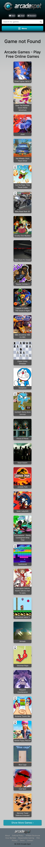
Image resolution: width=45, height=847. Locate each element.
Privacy (15, 840)
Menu (24, 28)
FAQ (38, 838)
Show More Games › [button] (22, 822)
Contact (30, 840)
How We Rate (10, 838)
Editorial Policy (17, 836)
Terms (22, 840)
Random (32, 16)
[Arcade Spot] (22, 7)
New (13, 16)
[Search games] (41, 21)
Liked (22, 16)
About (7, 836)
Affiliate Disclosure (33, 836)
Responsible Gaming (26, 838)
